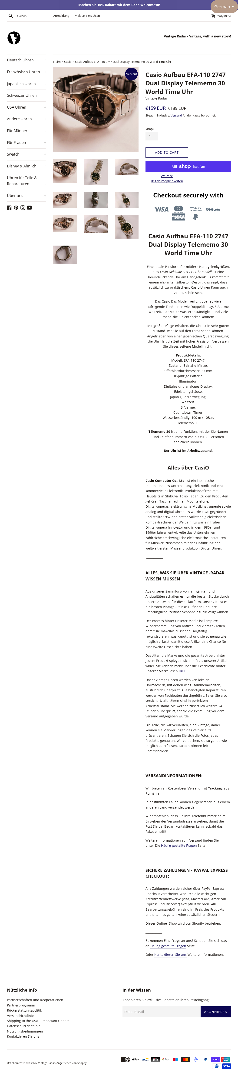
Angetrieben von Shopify (71, 1063)
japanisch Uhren (26, 83)
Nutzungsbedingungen (25, 1031)
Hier (182, 671)
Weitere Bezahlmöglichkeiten (167, 178)
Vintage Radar (46, 1063)
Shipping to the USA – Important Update (38, 1021)
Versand (176, 115)
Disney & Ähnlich (26, 166)
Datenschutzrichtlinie (23, 1026)
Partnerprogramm (21, 1005)
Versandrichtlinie (20, 1015)
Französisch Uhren (26, 71)
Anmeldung (61, 16)
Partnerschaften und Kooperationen (35, 1000)
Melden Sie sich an (87, 16)
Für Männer (26, 130)
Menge (149, 128)
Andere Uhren (26, 118)
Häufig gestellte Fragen (179, 845)
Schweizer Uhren (22, 95)
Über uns (26, 195)
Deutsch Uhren (26, 60)
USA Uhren (26, 107)
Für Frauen (26, 142)
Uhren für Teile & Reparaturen (26, 180)
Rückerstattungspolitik (24, 1010)
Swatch (26, 154)
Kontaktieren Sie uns (170, 954)
